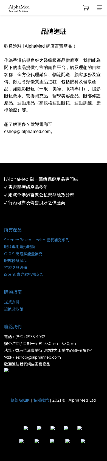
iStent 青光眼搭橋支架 (24, 274)
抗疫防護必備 (15, 267)
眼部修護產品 (15, 260)
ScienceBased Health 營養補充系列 (36, 239)
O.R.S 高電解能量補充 (23, 253)
